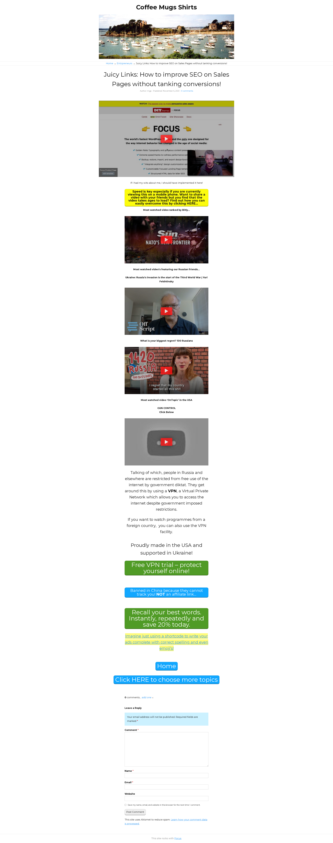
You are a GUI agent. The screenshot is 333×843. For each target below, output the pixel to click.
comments (187, 91)
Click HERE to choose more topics (166, 679)
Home (166, 666)
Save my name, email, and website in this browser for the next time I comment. (164, 805)
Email (129, 782)
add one (146, 697)
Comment (132, 730)
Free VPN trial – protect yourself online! (166, 568)
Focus (177, 838)
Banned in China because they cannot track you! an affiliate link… (166, 592)
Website (130, 793)
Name (129, 771)
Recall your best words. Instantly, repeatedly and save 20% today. (166, 618)
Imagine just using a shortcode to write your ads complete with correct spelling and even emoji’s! (166, 642)
